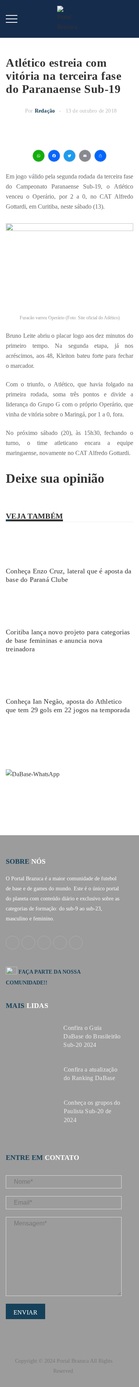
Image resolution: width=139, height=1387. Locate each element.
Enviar (25, 1312)
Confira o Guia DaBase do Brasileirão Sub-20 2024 (91, 1036)
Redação (45, 111)
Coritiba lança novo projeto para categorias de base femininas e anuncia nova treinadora (68, 640)
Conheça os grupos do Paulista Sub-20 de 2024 (92, 1111)
